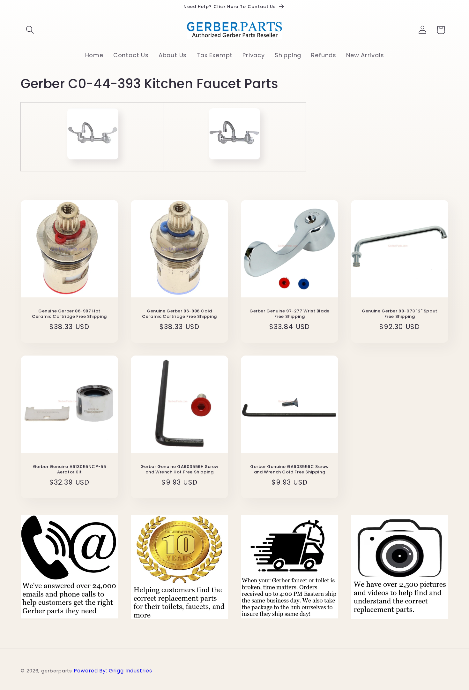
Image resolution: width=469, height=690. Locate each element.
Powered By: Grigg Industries (113, 670)
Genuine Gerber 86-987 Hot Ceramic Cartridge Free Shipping (69, 314)
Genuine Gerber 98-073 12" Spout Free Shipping (399, 314)
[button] (30, 30)
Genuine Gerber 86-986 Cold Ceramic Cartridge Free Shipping (179, 314)
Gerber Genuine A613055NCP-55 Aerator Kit (69, 469)
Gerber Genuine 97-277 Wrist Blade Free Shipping (289, 314)
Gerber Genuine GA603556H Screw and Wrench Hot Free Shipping (179, 469)
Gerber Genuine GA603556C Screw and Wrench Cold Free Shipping (289, 469)
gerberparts (56, 671)
